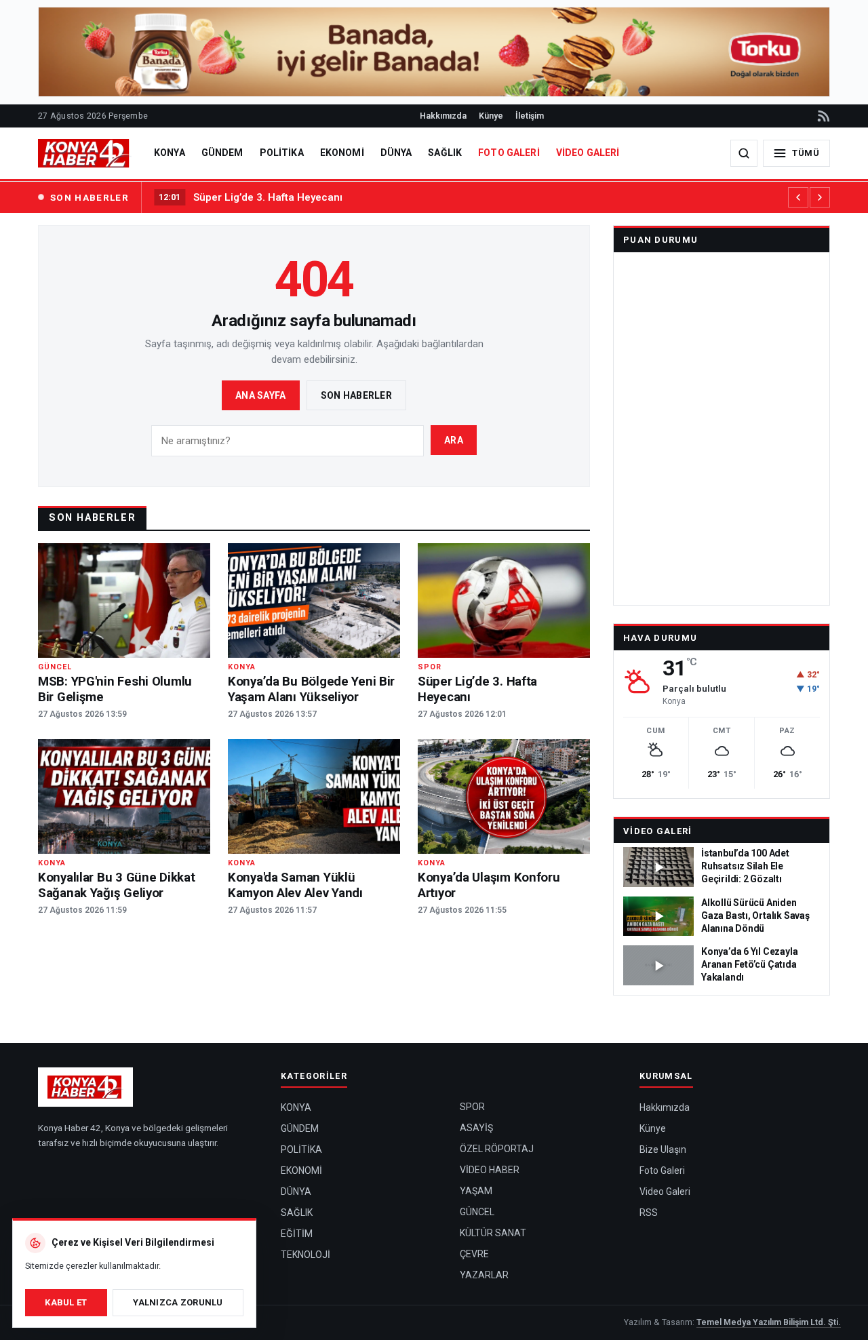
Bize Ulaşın (662, 1149)
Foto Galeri (662, 1170)
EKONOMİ (342, 152)
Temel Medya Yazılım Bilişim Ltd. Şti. (768, 1322)
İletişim (529, 116)
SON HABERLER (89, 197)
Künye (491, 116)
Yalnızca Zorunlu (177, 1302)
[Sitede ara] (743, 153)
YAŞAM (476, 1190)
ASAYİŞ (476, 1127)
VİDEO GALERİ (588, 152)
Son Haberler (356, 395)
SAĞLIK (445, 152)
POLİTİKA (282, 152)
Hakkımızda (443, 116)
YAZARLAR (484, 1274)
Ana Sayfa (260, 395)
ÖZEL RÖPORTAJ (497, 1148)
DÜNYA (396, 152)
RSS (648, 1212)
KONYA (169, 152)
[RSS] (822, 116)
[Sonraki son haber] (820, 197)
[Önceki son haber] (798, 197)
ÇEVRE (474, 1253)
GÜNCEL (477, 1211)
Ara (453, 440)
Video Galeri (657, 831)
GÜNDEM (222, 152)
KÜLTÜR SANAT (493, 1232)
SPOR (472, 1106)
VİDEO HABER (489, 1169)
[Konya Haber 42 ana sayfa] (85, 153)
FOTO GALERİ (509, 152)
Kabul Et (66, 1302)
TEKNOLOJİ (305, 1254)
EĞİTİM (297, 1233)
